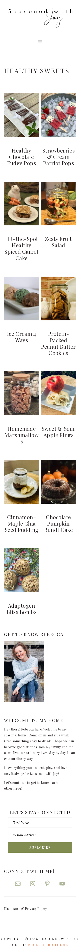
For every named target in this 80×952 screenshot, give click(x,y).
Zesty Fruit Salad (58, 242)
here (17, 788)
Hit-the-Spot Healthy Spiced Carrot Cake (21, 248)
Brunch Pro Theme (48, 945)
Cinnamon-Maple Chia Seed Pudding (22, 523)
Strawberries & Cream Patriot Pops (58, 157)
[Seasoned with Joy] (40, 23)
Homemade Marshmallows (22, 435)
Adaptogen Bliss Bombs (22, 608)
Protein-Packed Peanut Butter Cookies (58, 343)
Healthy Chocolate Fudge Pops (21, 157)
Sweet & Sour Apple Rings (58, 432)
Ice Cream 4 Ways (21, 337)
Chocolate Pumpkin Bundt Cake (58, 523)
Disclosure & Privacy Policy (25, 908)
